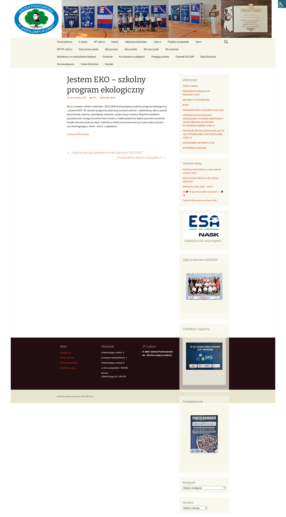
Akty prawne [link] (111, 49)
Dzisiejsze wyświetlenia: (113, 357)
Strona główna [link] (64, 41)
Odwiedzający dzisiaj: (112, 362)
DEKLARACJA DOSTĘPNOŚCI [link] (196, 99)
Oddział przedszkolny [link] (136, 41)
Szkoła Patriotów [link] (89, 64)
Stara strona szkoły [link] (88, 49)
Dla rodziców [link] (172, 49)
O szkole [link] (83, 41)
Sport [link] (198, 41)
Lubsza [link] (157, 41)
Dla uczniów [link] (131, 49)
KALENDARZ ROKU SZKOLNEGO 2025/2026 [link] (203, 109)
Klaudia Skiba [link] (109, 97)
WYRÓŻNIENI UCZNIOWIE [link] (194, 147)
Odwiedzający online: (112, 352)
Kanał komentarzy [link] (69, 362)
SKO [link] (94, 97)
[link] (282, 4)
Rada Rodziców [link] (208, 56)
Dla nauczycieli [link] (151, 49)
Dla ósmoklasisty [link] (65, 64)
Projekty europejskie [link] (178, 41)
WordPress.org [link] (67, 367)
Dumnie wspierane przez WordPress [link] (75, 396)
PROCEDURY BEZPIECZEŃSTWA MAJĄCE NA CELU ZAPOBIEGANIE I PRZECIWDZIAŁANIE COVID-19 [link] (203, 134)
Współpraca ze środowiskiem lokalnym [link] (76, 56)
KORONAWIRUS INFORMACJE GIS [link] (199, 142)
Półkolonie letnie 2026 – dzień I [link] (198, 186)
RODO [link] (186, 104)
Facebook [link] (108, 56)
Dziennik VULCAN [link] (185, 56)
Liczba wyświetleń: (110, 367)
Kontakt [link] (109, 64)
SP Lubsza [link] (99, 41)
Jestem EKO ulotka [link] (78, 134)
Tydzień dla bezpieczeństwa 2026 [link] (199, 200)
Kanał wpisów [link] (67, 357)
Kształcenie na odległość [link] (132, 56)
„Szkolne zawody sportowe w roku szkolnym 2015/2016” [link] (105, 152)
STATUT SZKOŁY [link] (190, 86)
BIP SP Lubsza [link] (64, 49)
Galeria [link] (114, 41)
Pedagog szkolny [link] (160, 56)
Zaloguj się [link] (65, 352)
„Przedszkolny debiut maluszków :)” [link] (142, 157)
